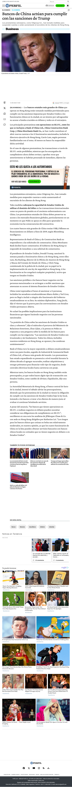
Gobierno (42, 526)
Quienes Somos (15, 774)
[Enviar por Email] (4, 119)
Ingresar (51, 5)
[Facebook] (24, 768)
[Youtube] (34, 768)
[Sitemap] (48, 768)
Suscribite (60, 5)
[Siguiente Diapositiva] (68, 551)
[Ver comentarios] (68, 10)
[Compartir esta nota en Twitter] (4, 108)
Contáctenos (24, 774)
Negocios (22, 526)
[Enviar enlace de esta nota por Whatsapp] (4, 113)
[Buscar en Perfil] (68, 1)
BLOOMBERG (6, 10)
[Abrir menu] (3, 5)
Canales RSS (7, 774)
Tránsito (56, 774)
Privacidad (32, 774)
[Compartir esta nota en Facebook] (4, 102)
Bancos (14, 526)
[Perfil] (36, 764)
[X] (29, 768)
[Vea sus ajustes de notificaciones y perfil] (68, 5)
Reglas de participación (46, 774)
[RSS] (43, 768)
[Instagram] (39, 768)
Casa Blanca (32, 526)
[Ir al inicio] (13, 5)
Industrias (51, 526)
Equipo (37, 774)
